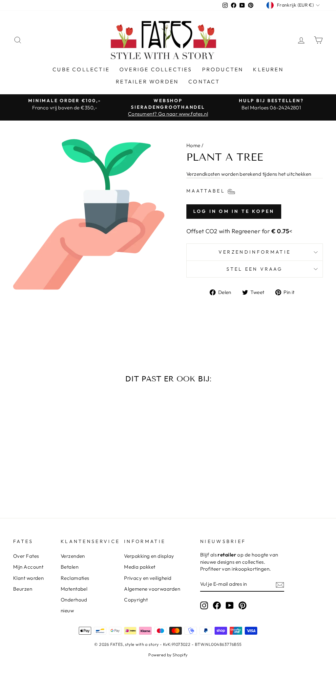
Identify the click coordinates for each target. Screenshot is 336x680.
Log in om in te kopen (233, 211)
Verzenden (73, 556)
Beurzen (22, 589)
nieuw (67, 610)
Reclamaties (75, 578)
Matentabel (74, 589)
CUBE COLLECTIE (81, 69)
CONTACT (204, 81)
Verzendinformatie (255, 252)
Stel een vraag (254, 269)
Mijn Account (28, 567)
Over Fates (26, 556)
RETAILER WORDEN (147, 81)
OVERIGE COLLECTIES (155, 69)
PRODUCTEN (222, 69)
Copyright (136, 600)
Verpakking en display (149, 556)
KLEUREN (268, 69)
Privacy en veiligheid (147, 578)
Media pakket (139, 567)
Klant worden (28, 578)
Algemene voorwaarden (152, 589)
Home (193, 145)
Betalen (69, 567)
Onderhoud (74, 600)
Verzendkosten (203, 174)
